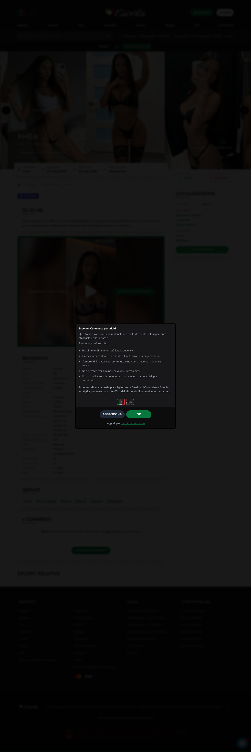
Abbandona (112, 414)
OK (139, 414)
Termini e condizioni (133, 423)
